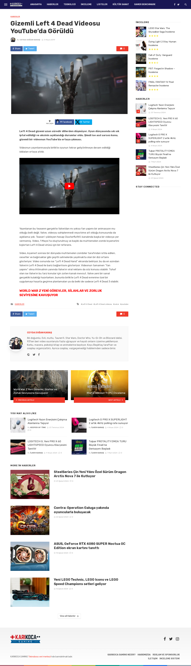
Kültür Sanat (121, 4)
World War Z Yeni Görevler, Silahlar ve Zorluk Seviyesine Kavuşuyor (60, 293)
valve (116, 304)
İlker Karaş (36, 453)
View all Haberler (68, 616)
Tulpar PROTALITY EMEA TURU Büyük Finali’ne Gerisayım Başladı (107, 445)
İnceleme (86, 4)
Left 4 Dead (87, 304)
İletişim (152, 658)
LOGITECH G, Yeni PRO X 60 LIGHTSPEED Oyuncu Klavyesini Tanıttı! (47, 445)
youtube (124, 304)
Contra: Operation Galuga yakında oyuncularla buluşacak (81, 510)
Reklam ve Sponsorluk (166, 654)
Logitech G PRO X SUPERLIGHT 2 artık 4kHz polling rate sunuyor (108, 421)
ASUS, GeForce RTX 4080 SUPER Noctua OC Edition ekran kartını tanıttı (89, 546)
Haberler (52, 4)
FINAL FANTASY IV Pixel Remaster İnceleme (161, 84)
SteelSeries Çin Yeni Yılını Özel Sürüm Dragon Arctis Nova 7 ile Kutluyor (90, 474)
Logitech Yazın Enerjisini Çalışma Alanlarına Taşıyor (47, 421)
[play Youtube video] (69, 186)
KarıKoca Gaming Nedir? (121, 654)
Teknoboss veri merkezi (39, 656)
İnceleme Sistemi (170, 658)
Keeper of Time (38, 427)
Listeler (102, 4)
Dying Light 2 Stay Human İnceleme (162, 43)
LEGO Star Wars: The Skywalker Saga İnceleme (161, 30)
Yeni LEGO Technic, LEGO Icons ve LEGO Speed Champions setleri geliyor (86, 582)
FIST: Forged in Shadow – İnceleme (161, 70)
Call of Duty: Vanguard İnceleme (160, 57)
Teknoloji (70, 4)
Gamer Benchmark (144, 4)
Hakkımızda (144, 654)
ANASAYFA (36, 4)
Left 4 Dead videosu (103, 304)
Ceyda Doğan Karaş (30, 40)
